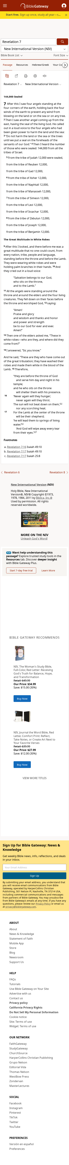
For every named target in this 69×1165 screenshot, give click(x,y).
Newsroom (16, 957)
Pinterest (15, 1112)
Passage (7, 64)
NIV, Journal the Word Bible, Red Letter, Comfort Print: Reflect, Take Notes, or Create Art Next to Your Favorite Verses (34, 738)
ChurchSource (18, 1053)
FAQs (12, 979)
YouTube (14, 1127)
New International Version (29, 484)
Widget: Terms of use (22, 1026)
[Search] (62, 41)
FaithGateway (18, 1044)
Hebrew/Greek (40, 64)
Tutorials (14, 984)
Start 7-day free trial (21, 570)
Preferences (17, 1149)
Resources (22, 64)
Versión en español (21, 1144)
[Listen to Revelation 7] (44, 75)
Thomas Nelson (19, 1072)
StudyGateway (18, 1048)
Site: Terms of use (20, 1022)
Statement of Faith (21, 938)
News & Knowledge (21, 934)
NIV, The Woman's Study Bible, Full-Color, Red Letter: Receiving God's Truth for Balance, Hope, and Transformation (33, 672)
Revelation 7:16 (16, 447)
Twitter (13, 1122)
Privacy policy (18, 1003)
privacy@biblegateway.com (21, 906)
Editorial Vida (17, 1067)
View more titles (35, 778)
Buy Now (22, 698)
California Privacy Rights (25, 1007)
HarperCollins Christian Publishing (31, 1058)
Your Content (60, 64)
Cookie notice (18, 1017)
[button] (64, 5)
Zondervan (16, 1081)
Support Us (16, 962)
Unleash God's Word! (34, 538)
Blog (12, 952)
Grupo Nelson (18, 1062)
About (13, 929)
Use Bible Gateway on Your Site (29, 989)
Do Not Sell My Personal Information (33, 1012)
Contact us (16, 998)
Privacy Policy (43, 903)
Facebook (15, 1103)
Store (12, 948)
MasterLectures (19, 1086)
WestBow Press (19, 1076)
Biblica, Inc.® (44, 498)
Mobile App (16, 943)
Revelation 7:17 (16, 451)
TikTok (13, 1117)
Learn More (48, 570)
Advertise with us (20, 993)
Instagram (16, 1108)
